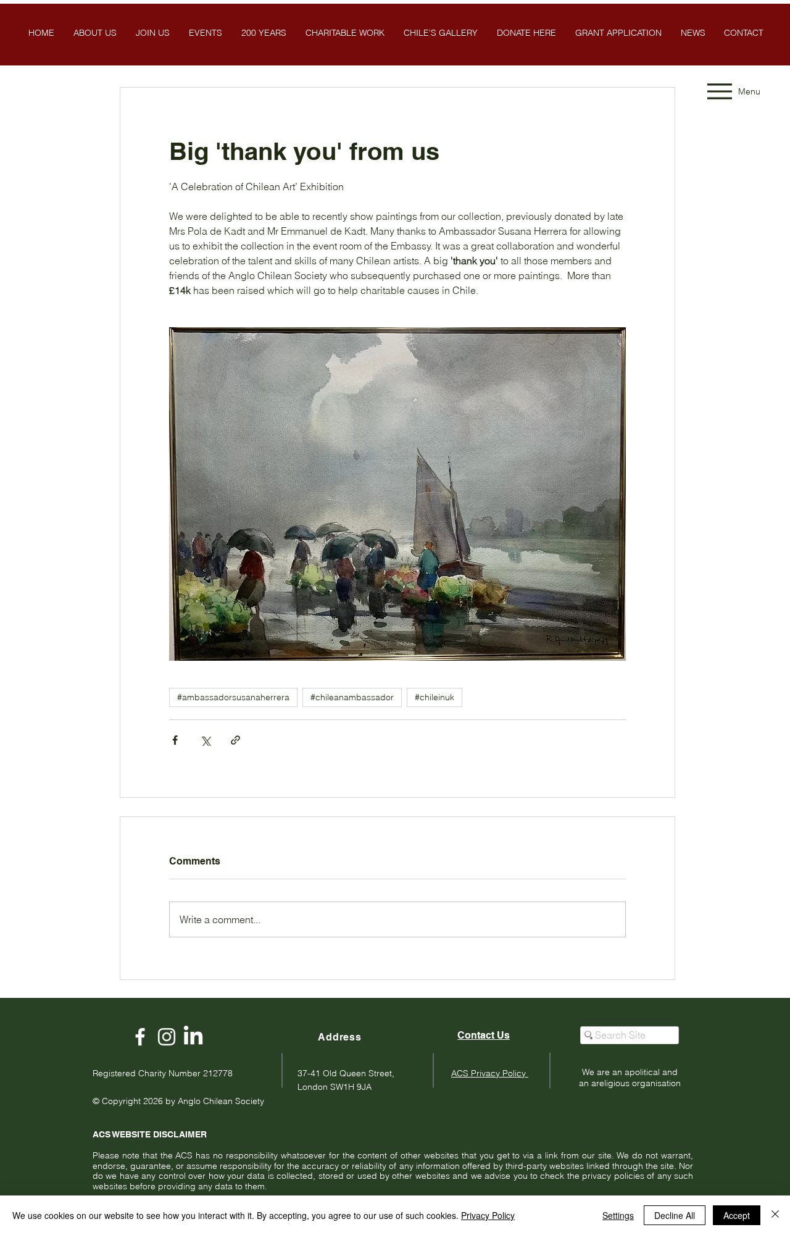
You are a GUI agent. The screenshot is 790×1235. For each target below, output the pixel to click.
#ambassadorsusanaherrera (233, 697)
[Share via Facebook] (175, 740)
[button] (440, 32)
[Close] (775, 1215)
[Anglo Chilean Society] (166, 1037)
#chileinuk (434, 697)
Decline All (674, 1215)
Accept (736, 1215)
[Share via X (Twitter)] (205, 740)
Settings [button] (618, 1215)
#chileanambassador (352, 697)
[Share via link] (235, 740)
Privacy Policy (488, 1215)
